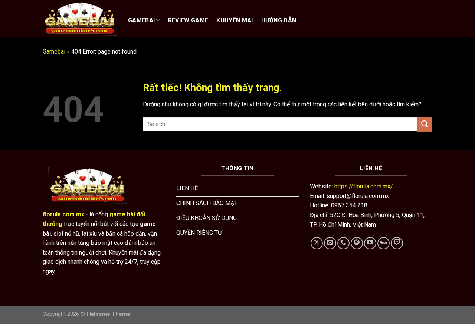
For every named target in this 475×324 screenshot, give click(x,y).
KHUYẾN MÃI (234, 20)
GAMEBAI (141, 20)
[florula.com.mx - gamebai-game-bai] (80, 18)
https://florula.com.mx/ (363, 186)
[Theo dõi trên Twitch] (397, 243)
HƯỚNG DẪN (279, 20)
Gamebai (54, 51)
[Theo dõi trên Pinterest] (357, 243)
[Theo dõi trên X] (317, 243)
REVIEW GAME (188, 20)
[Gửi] (424, 124)
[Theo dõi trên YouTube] (370, 243)
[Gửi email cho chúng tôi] (330, 243)
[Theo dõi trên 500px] (383, 243)
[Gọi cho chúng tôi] (343, 243)
